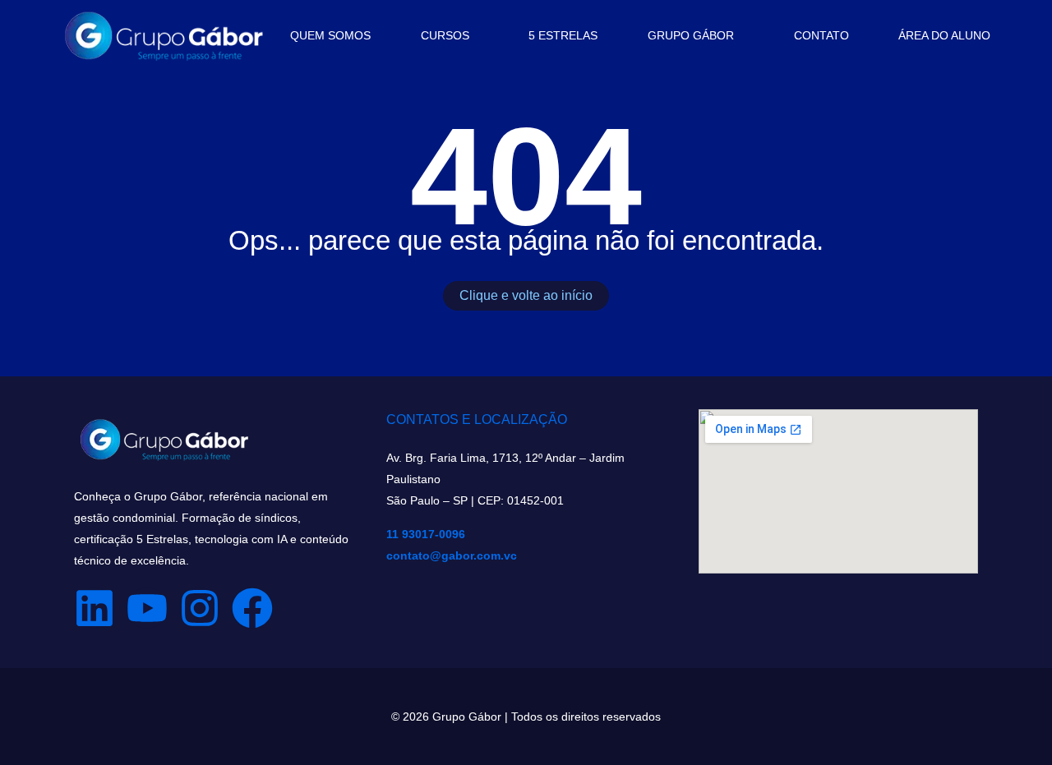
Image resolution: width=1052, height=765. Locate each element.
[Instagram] (199, 608)
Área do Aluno (944, 35)
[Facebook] (252, 608)
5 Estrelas (563, 35)
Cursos (445, 35)
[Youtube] (147, 608)
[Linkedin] (94, 608)
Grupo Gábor (691, 35)
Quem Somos (330, 35)
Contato (821, 35)
